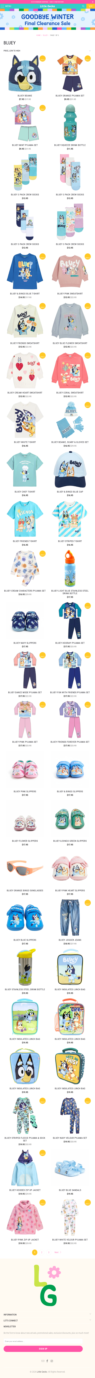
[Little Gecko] (47, 6)
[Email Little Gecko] (43, 1361)
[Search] (83, 6)
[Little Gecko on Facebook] (47, 1361)
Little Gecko (42, 1371)
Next (57, 1252)
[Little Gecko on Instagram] (52, 1361)
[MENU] (1, 6)
